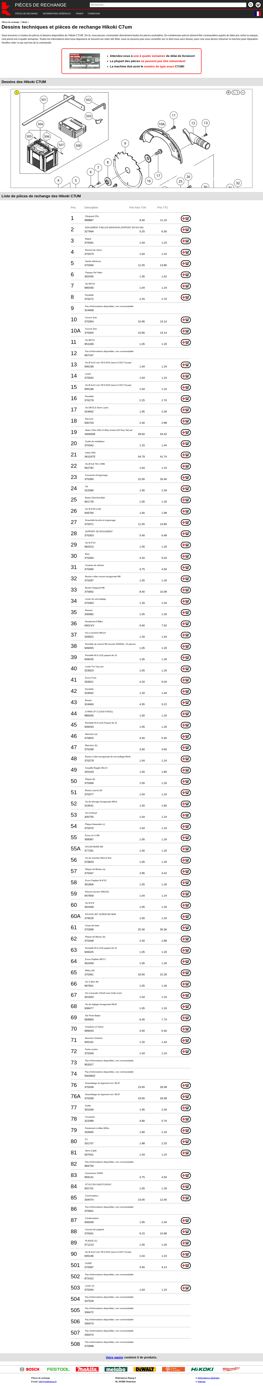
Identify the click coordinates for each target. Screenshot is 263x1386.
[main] (131, 691)
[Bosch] (31, 1370)
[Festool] (60, 1370)
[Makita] (88, 1370)
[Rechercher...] (250, 4)
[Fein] (175, 1370)
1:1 (235, 92)
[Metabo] (117, 1370)
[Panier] (258, 5)
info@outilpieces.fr (48, 1382)
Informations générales (208, 1378)
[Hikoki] (203, 1370)
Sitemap (201, 1382)
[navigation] (127, 13)
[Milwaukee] (232, 1370)
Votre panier (114, 1357)
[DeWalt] (146, 1370)
